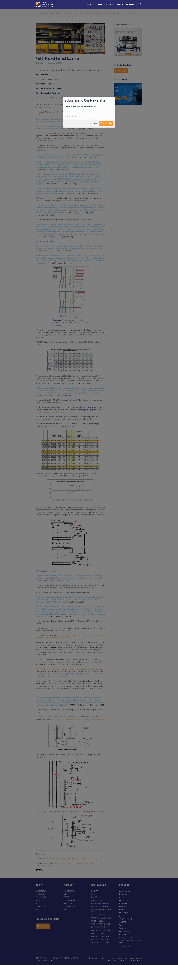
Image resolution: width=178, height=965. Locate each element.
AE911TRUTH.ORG (62, 958)
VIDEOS (66, 897)
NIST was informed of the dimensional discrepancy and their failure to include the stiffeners (68, 669)
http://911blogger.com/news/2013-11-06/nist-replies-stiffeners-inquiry (80, 719)
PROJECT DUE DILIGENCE (100, 936)
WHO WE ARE (41, 897)
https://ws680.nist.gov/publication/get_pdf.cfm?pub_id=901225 (61, 674)
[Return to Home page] (43, 4)
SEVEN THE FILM (97, 921)
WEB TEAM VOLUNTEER (100, 942)
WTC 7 (66, 894)
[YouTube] (96, 958)
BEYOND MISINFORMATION (74, 900)
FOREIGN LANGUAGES (99, 903)
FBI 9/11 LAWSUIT (98, 933)
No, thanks (93, 123)
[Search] (140, 4)
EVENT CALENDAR (98, 900)
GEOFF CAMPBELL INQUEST (101, 918)
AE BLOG (39, 903)
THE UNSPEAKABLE (98, 915)
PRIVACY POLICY (42, 906)
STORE (93, 894)
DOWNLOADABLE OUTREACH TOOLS (102, 910)
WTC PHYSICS (69, 903)
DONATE (94, 891)
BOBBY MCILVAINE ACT (100, 927)
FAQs (65, 909)
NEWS (38, 900)
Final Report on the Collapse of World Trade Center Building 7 (66, 859)
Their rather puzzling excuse (58, 683)
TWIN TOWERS (69, 891)
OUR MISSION (41, 894)
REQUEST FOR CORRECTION (101, 939)
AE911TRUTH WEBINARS (100, 906)
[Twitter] (92, 958)
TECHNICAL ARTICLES (72, 906)
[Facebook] (89, 958)
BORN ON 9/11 (96, 897)
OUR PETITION (41, 891)
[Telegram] (102, 958)
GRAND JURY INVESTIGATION (102, 930)
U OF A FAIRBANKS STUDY (101, 924)
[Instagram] (99, 958)
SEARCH (39, 909)
